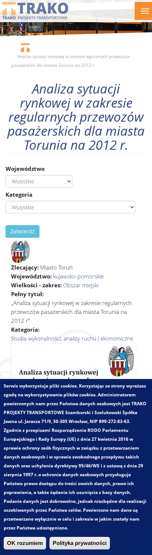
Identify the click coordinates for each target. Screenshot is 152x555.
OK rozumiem (25, 543)
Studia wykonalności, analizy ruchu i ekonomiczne (72, 338)
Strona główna (25, 47)
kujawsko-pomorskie (78, 276)
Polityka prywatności (80, 543)
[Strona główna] (35, 10)
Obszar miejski (81, 285)
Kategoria (19, 194)
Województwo (25, 168)
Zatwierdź (22, 231)
